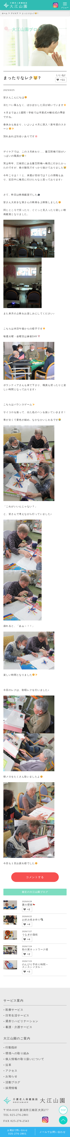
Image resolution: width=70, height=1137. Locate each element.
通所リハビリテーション (21, 1021)
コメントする (35, 877)
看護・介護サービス (18, 1027)
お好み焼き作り (31, 919)
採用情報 (11, 1088)
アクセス (11, 1070)
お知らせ (11, 1076)
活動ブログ (12, 1082)
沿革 (8, 1064)
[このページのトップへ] (63, 1122)
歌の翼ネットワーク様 (35, 949)
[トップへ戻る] (63, 1112)
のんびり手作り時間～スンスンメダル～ (35, 965)
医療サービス (14, 1009)
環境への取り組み (17, 1053)
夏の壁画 (27, 904)
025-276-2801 (19, 1114)
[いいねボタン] (57, 79)
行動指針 (11, 1047)
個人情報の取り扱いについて (24, 1059)
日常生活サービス (17, 1015)
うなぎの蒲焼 (30, 934)
